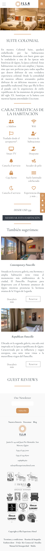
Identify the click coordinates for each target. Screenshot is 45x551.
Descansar (27, 422)
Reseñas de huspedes (33, 539)
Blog (35, 422)
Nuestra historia (15, 422)
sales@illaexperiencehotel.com (22, 465)
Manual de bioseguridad (19, 546)
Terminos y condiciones (13, 539)
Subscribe (22, 410)
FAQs (18, 542)
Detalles (37, 542)
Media (33, 546)
